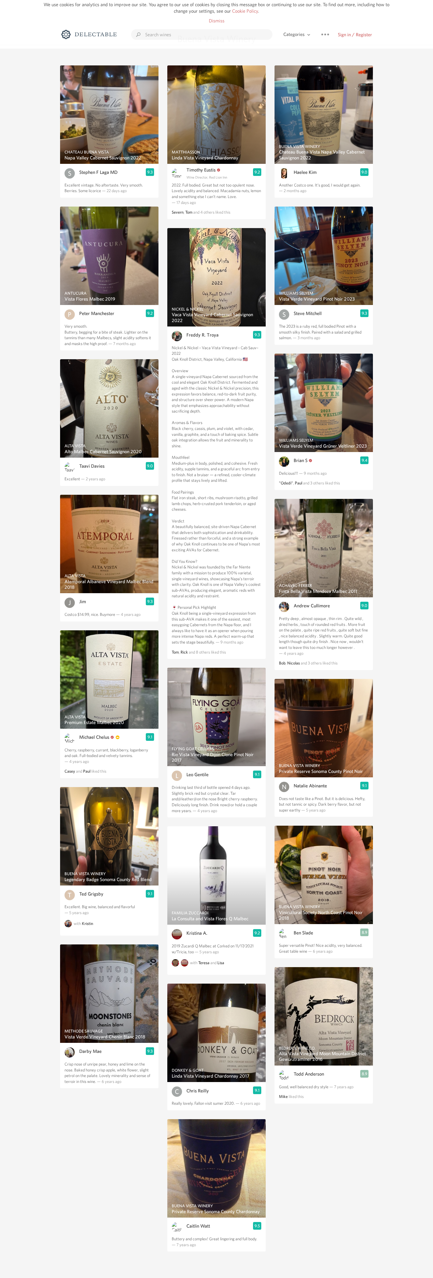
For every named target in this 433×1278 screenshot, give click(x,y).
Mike (283, 1096)
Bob (282, 663)
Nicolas (293, 663)
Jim (82, 601)
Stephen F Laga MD (98, 172)
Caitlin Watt (198, 1226)
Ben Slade (303, 933)
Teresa (203, 963)
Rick (184, 652)
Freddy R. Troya (202, 335)
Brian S (301, 460)
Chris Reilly (197, 1091)
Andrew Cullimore (312, 606)
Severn (178, 212)
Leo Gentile (197, 774)
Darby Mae (90, 1051)
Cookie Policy (245, 11)
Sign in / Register (355, 34)
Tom (188, 212)
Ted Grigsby (91, 894)
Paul (86, 771)
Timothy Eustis (201, 170)
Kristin (87, 923)
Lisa (220, 963)
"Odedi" (286, 483)
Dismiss (216, 21)
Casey (70, 771)
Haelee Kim (305, 172)
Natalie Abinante (310, 786)
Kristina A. (196, 933)
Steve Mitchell (308, 313)
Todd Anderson (309, 1074)
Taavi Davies (92, 466)
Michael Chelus (94, 737)
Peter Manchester (96, 313)
